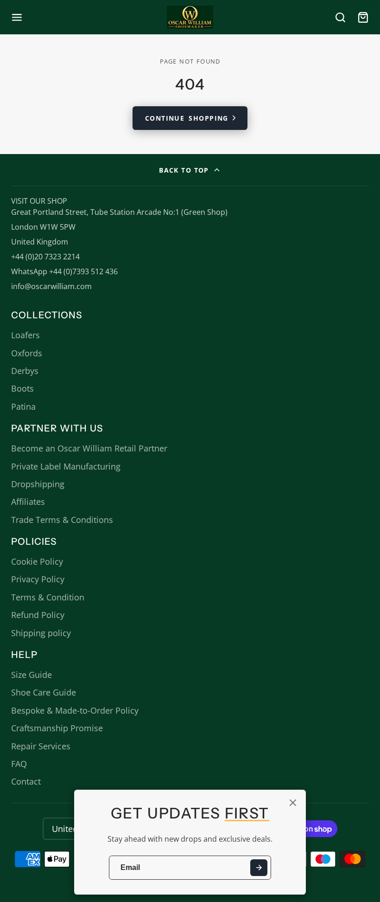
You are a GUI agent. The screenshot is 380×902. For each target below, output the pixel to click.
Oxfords (26, 353)
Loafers (25, 335)
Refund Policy (37, 614)
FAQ (19, 763)
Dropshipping (37, 484)
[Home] (190, 17)
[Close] (292, 802)
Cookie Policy (37, 561)
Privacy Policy (37, 579)
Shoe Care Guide (43, 692)
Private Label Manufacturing (65, 466)
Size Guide (31, 674)
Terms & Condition (47, 597)
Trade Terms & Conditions (62, 519)
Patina (23, 406)
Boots (22, 388)
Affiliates (28, 501)
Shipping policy (41, 632)
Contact (26, 781)
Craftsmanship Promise (57, 728)
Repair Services (40, 746)
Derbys (24, 370)
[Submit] (258, 867)
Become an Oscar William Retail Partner (89, 448)
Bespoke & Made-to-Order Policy (75, 710)
